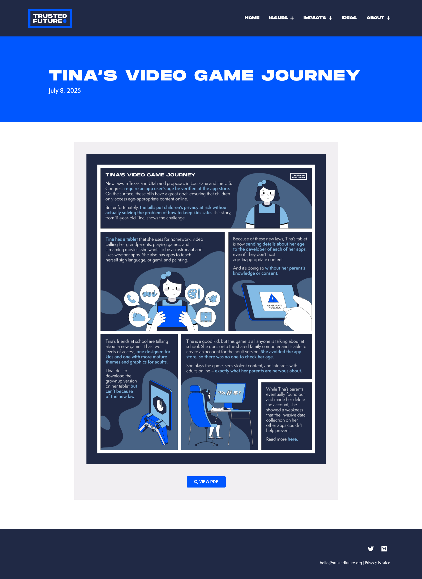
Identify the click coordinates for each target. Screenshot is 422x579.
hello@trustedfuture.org (341, 562)
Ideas (349, 18)
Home (252, 18)
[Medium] (384, 549)
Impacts (315, 18)
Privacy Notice (377, 562)
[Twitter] (371, 549)
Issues (278, 18)
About (375, 18)
